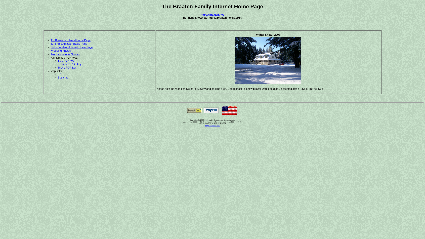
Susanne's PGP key (69, 64)
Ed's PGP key (66, 60)
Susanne (63, 77)
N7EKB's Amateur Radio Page (69, 43)
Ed (59, 74)
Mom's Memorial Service (65, 54)
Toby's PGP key (67, 67)
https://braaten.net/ (212, 14)
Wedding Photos (61, 50)
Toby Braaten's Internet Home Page (72, 47)
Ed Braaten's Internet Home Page (70, 40)
